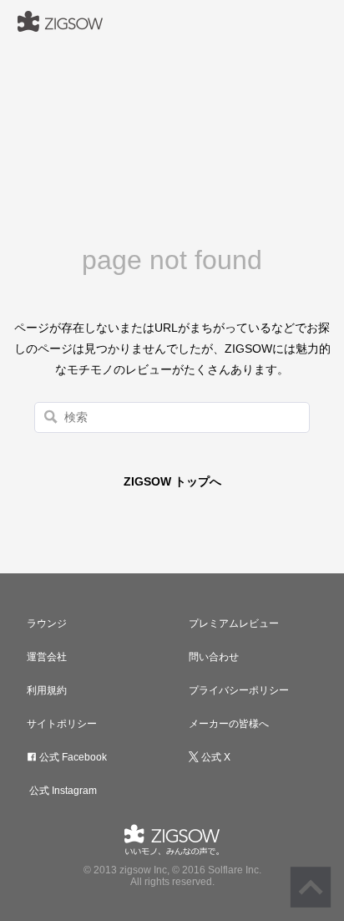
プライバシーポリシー (239, 690)
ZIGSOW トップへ (172, 481)
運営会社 (47, 657)
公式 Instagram (62, 790)
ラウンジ (47, 623)
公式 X (214, 757)
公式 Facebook (72, 757)
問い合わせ (214, 657)
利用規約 (47, 690)
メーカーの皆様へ (229, 724)
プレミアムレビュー (234, 623)
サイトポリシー (62, 724)
